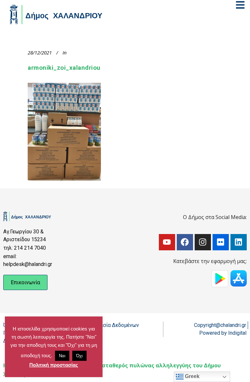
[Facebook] (185, 242)
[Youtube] (167, 242)
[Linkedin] (238, 242)
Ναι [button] (62, 355)
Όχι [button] (79, 355)
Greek (192, 376)
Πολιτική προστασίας (53, 365)
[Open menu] (240, 5)
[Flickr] (221, 242)
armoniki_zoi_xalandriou (64, 67)
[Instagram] (203, 242)
